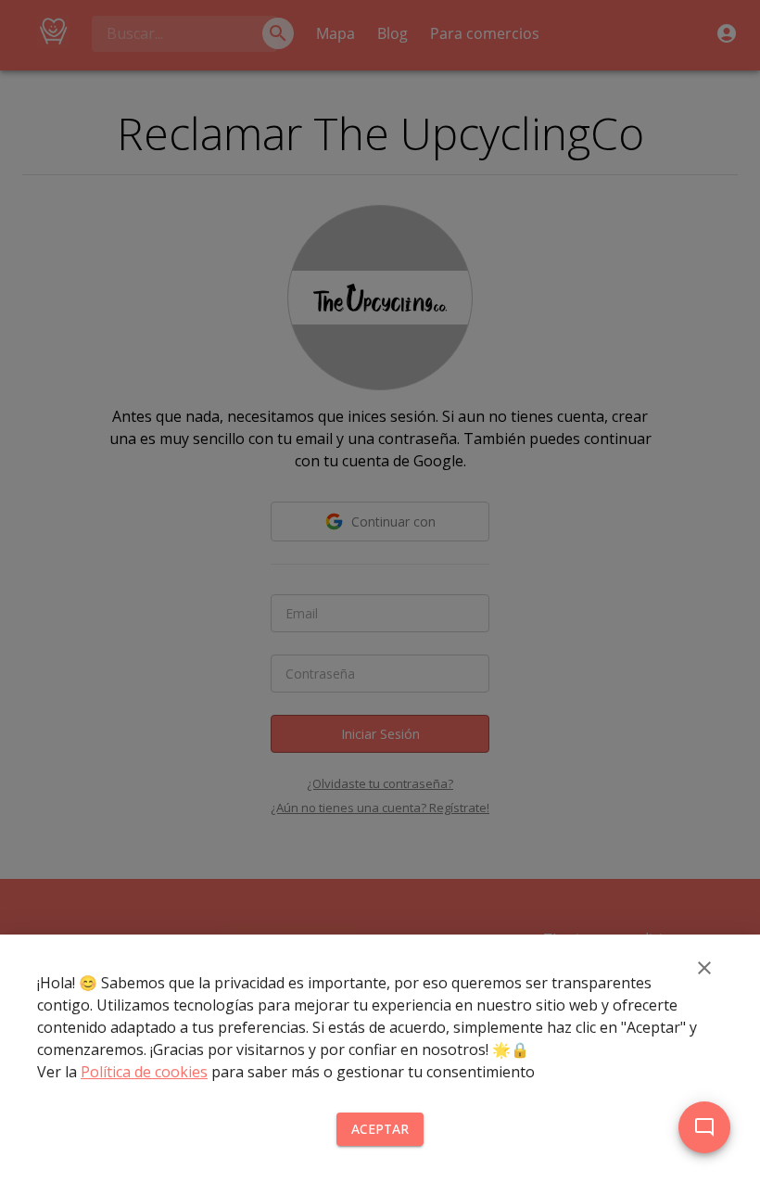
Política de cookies (144, 1072)
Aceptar (380, 1129)
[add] (704, 1127)
